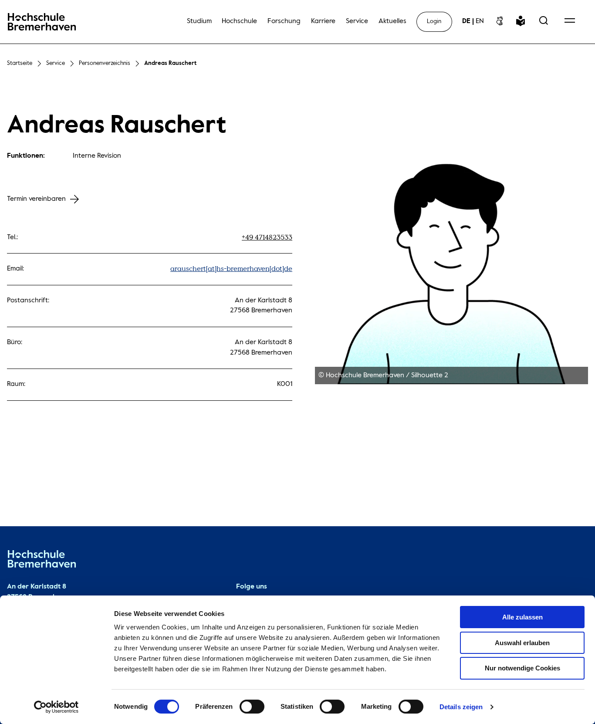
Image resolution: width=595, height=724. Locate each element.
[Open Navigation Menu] (570, 21)
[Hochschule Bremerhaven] (42, 561)
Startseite (19, 63)
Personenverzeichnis (104, 63)
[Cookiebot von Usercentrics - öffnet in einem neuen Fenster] (56, 707)
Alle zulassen (522, 617)
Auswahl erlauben (522, 642)
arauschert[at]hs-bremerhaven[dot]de (231, 268)
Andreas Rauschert (170, 63)
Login (434, 21)
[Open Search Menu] (543, 21)
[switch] (252, 707)
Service (55, 63)
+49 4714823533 (267, 237)
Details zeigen (461, 706)
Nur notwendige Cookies (522, 668)
